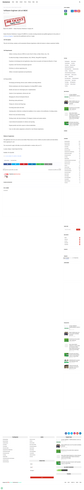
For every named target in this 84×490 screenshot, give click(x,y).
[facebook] (65, 11)
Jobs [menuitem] (37, 1)
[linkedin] (72, 11)
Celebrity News (67, 63)
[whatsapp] (65, 14)
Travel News (67, 84)
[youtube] (78, 11)
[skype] (72, 433)
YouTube (72, 182)
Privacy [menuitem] (29, 1)
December (72, 242)
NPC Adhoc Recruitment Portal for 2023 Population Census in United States (74, 123)
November (72, 244)
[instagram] (75, 11)
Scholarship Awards (75, 78)
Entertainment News (72, 153)
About (69, 482)
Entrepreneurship (72, 155)
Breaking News (67, 61)
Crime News (67, 65)
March (72, 237)
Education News (72, 65)
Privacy (77, 482)
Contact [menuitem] (21, 1)
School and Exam (67, 80)
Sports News (74, 80)
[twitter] (69, 433)
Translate (67, 258)
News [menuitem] (33, 1)
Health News (71, 70)
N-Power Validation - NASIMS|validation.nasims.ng (74, 96)
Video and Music (72, 84)
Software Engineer (8, 36)
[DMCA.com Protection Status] (62, 471)
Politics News (71, 76)
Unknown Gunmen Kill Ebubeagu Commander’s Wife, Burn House (74, 367)
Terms (80, 482)
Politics (66, 76)
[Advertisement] (72, 36)
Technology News (72, 82)
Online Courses (73, 74)
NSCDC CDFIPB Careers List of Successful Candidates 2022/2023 (74, 102)
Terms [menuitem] (25, 1)
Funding (66, 70)
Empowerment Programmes (69, 67)
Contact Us (73, 482)
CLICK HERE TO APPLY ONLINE (13, 156)
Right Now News (17, 174)
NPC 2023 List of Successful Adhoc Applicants (74, 108)
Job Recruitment (8, 7)
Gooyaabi (19, 482)
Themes (11, 482)
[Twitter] (69, 11)
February (72, 239)
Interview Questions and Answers (70, 72)
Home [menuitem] (13, 1)
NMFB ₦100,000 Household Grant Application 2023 (74, 361)
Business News (73, 61)
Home (4, 7)
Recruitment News (13, 160)
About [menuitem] (17, 1)
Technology (66, 82)
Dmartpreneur (6, 2)
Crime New (73, 63)
